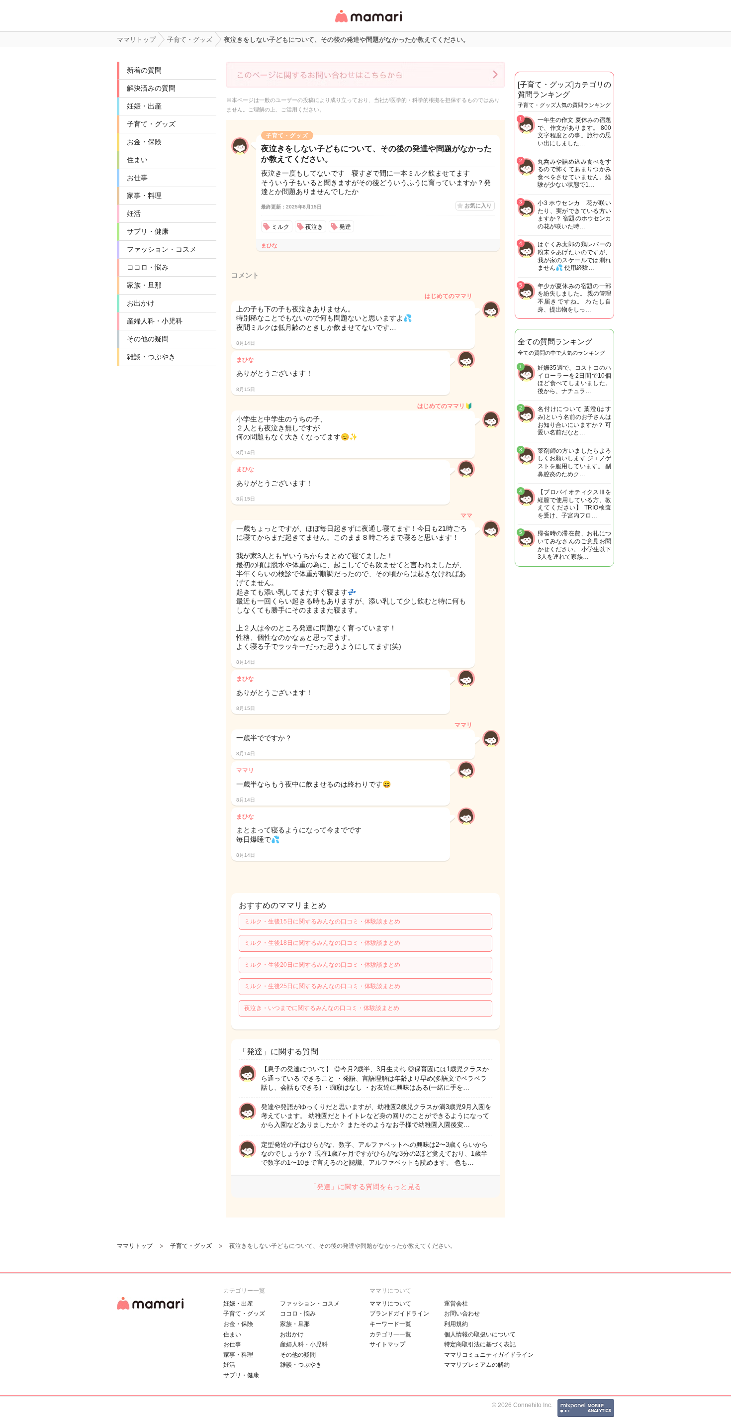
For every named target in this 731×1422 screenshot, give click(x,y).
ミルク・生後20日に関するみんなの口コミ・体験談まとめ (322, 964)
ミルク (280, 226)
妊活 (134, 213)
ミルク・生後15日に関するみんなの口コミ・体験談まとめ (322, 921)
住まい (137, 160)
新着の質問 (144, 70)
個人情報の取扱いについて (480, 1334)
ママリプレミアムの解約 (477, 1364)
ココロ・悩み (148, 267)
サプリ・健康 (148, 231)
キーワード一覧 (390, 1323)
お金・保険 (144, 142)
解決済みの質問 (151, 88)
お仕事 (137, 178)
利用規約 (456, 1323)
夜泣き (314, 226)
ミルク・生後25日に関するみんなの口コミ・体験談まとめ (322, 986)
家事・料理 (144, 196)
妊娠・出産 (144, 106)
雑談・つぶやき (151, 357)
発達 (345, 226)
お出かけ (141, 303)
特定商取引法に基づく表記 (480, 1344)
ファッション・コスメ (161, 249)
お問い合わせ (462, 1313)
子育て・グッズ (151, 124)
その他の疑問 (148, 339)
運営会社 (456, 1303)
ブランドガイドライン (399, 1313)
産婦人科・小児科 (155, 321)
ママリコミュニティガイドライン (489, 1354)
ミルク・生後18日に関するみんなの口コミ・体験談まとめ (322, 942)
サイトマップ (387, 1344)
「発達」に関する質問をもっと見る (365, 1187)
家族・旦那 (144, 285)
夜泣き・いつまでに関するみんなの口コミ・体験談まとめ (321, 1008)
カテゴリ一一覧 (390, 1334)
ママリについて (390, 1303)
